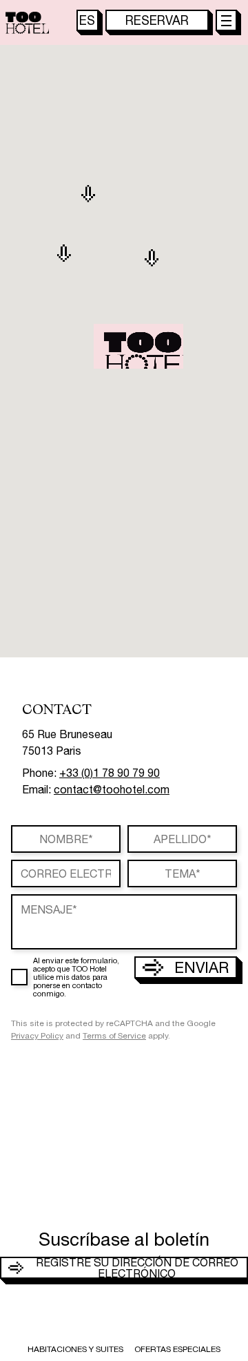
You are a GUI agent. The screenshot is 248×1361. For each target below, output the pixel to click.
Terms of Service (114, 1036)
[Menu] (227, 21)
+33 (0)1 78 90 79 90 (109, 772)
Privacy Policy (37, 1036)
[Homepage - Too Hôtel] (27, 23)
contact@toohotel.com (111, 789)
